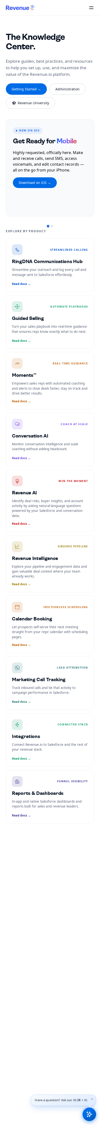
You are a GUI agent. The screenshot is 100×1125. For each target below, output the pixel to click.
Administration (67, 89)
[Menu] (91, 8)
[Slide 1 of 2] (48, 226)
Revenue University (33, 103)
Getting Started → (26, 89)
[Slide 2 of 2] (52, 226)
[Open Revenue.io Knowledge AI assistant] (89, 1114)
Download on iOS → (35, 182)
